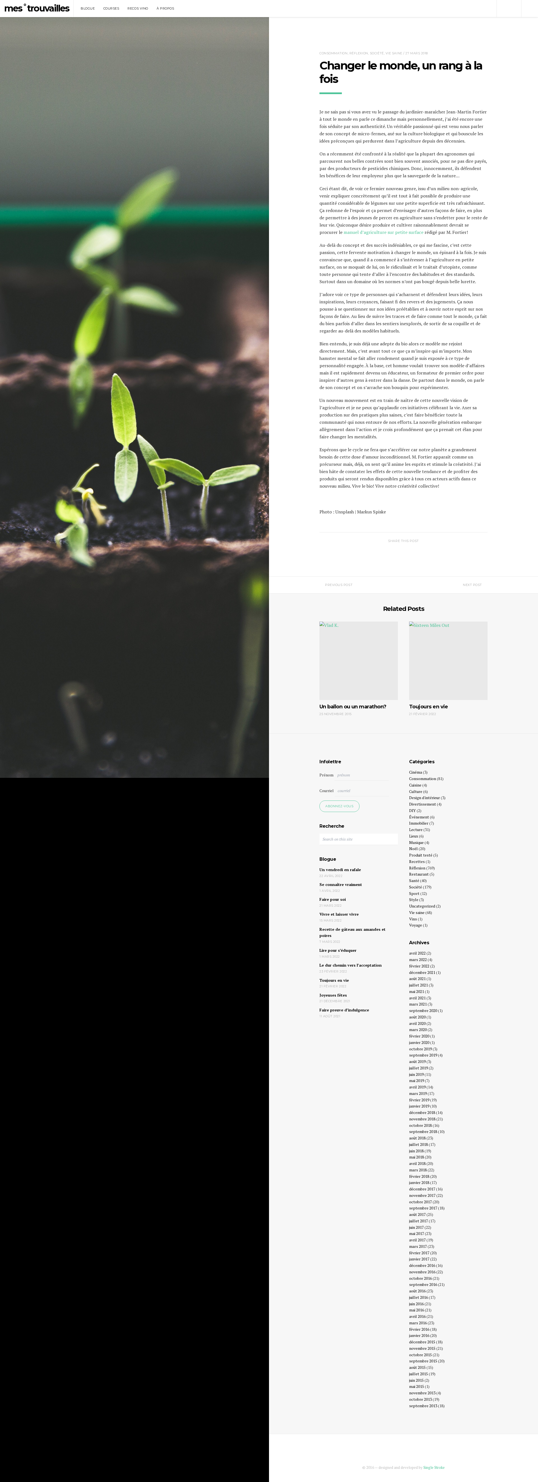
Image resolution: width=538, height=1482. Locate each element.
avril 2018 (417, 1163)
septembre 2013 (423, 1405)
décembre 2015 (422, 1341)
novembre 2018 (422, 1119)
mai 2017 (416, 1233)
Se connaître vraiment (340, 884)
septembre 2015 (423, 1361)
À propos (165, 8)
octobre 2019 (420, 1048)
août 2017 (417, 1214)
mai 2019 (416, 1080)
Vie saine (394, 53)
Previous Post (339, 585)
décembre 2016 (422, 1265)
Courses (111, 8)
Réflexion (358, 53)
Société (377, 53)
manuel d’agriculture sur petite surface (383, 232)
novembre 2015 (422, 1348)
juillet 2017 (418, 1220)
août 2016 (417, 1290)
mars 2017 (418, 1246)
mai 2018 (416, 1157)
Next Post (472, 585)
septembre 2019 (423, 1055)
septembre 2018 (423, 1131)
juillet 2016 (418, 1297)
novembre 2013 (422, 1392)
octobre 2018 (420, 1125)
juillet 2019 (418, 1068)
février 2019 (419, 1099)
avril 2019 (417, 1087)
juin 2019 (416, 1074)
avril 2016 (417, 1316)
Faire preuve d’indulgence (344, 1010)
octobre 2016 (420, 1278)
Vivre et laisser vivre (339, 914)
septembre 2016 (423, 1284)
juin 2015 (416, 1380)
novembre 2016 (422, 1271)
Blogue (88, 8)
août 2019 (417, 1061)
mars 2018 (418, 1169)
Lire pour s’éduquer (337, 950)
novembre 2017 (422, 1195)
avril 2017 (417, 1240)
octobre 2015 (420, 1354)
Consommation (333, 53)
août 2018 (417, 1138)
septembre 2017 (423, 1208)
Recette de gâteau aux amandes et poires (352, 932)
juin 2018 (416, 1150)
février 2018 (419, 1176)
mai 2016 (416, 1310)
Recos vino (137, 8)
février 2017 (419, 1252)
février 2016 (419, 1329)
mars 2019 (418, 1093)
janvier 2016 (419, 1335)
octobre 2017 (420, 1201)
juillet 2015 (418, 1373)
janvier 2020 (419, 1042)
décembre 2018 (422, 1112)
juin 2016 (416, 1303)
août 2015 (417, 1367)
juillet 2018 (418, 1144)
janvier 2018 (419, 1182)
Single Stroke (434, 1467)
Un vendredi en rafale (340, 869)
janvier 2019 (419, 1106)
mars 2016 (418, 1322)
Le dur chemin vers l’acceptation (350, 965)
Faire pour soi (332, 899)
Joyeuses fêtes (333, 995)
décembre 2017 (422, 1189)
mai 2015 (416, 1386)
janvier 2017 (419, 1259)
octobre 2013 (420, 1399)
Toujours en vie (334, 980)
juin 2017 (416, 1227)
